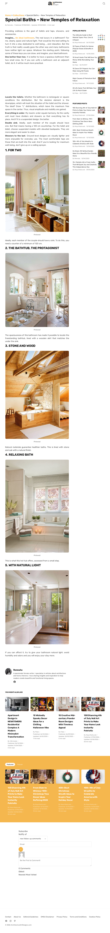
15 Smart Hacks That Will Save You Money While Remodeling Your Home (85, 59)
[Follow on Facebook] (6, 921)
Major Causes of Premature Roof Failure (84, 79)
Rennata (10, 25)
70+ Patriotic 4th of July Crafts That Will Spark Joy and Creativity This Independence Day (85, 164)
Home (8, 15)
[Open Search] (104, 3)
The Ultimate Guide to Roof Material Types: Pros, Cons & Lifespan (83, 37)
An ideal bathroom (24, 38)
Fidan (37, 732)
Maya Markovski (91, 735)
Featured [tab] (10, 764)
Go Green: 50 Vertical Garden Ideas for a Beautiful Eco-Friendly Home (85, 153)
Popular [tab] (20, 764)
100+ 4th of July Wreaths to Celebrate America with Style (83, 142)
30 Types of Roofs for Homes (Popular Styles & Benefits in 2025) (83, 48)
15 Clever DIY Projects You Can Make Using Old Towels (84, 70)
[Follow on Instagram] (10, 921)
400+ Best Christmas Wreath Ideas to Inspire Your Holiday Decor (83, 132)
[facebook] (14, 682)
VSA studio (13, 741)
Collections (18, 15)
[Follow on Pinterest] (15, 921)
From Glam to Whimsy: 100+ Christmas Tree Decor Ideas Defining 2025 (83, 121)
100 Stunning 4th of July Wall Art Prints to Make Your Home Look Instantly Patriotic (85, 110)
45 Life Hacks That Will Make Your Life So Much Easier (84, 89)
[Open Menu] (6, 3)
